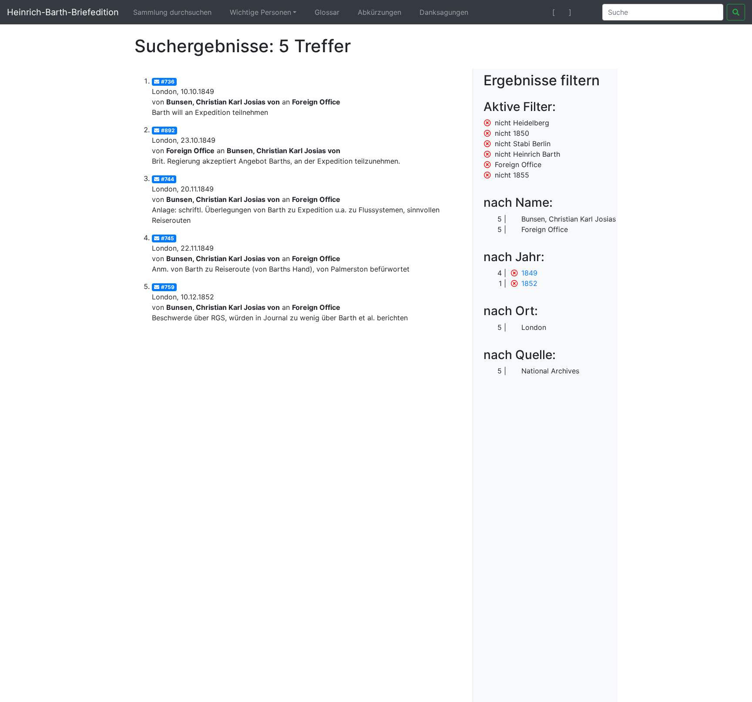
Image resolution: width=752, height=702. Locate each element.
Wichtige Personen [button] (260, 12)
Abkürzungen (379, 12)
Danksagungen (444, 12)
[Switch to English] (585, 12)
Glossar (327, 12)
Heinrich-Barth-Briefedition (63, 12)
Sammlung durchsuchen (172, 12)
